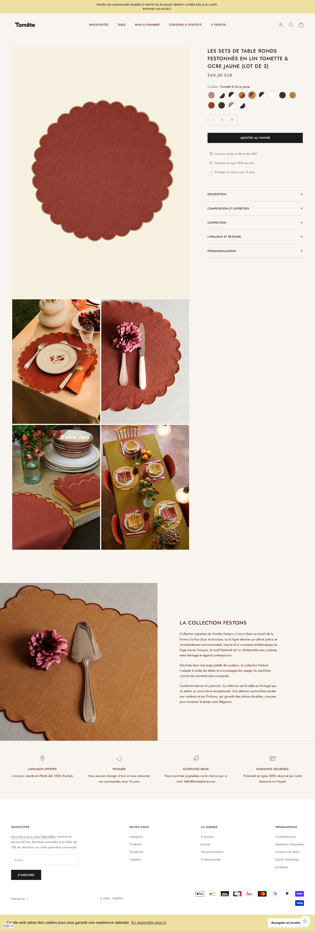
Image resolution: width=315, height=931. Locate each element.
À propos (207, 836)
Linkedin (135, 859)
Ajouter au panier (255, 137)
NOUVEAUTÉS (98, 25)
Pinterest (135, 844)
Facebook (136, 851)
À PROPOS (218, 25)
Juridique (281, 867)
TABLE (122, 25)
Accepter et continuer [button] (288, 923)
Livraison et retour (287, 851)
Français (18, 899)
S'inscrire (26, 875)
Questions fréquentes (289, 844)
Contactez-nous (285, 836)
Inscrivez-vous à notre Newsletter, (33, 836)
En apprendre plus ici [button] (148, 923)
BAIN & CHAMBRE (147, 25)
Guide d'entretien (287, 859)
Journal (205, 844)
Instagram (136, 836)
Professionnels (211, 859)
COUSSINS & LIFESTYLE (185, 25)
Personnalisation (212, 851)
